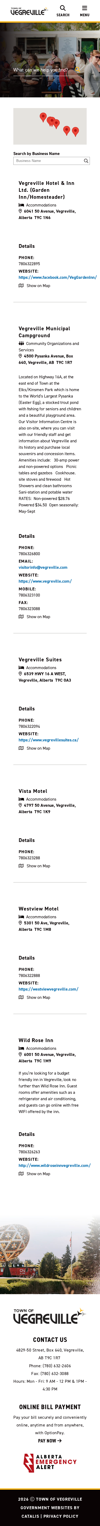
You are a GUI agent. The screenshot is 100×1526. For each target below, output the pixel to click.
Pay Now (47, 1441)
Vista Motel (33, 791)
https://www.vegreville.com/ (45, 581)
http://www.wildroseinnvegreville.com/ (55, 1165)
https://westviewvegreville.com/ (48, 989)
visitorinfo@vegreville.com (43, 567)
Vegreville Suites (40, 659)
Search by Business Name (36, 153)
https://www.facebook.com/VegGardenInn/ (58, 277)
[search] (63, 10)
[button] (77, 69)
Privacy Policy (60, 1516)
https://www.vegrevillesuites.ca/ (49, 740)
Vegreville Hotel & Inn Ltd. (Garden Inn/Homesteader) (47, 190)
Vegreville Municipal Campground (44, 332)
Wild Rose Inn (36, 1040)
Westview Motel (39, 908)
